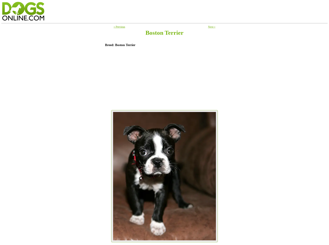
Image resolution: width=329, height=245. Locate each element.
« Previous (119, 26)
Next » (211, 26)
